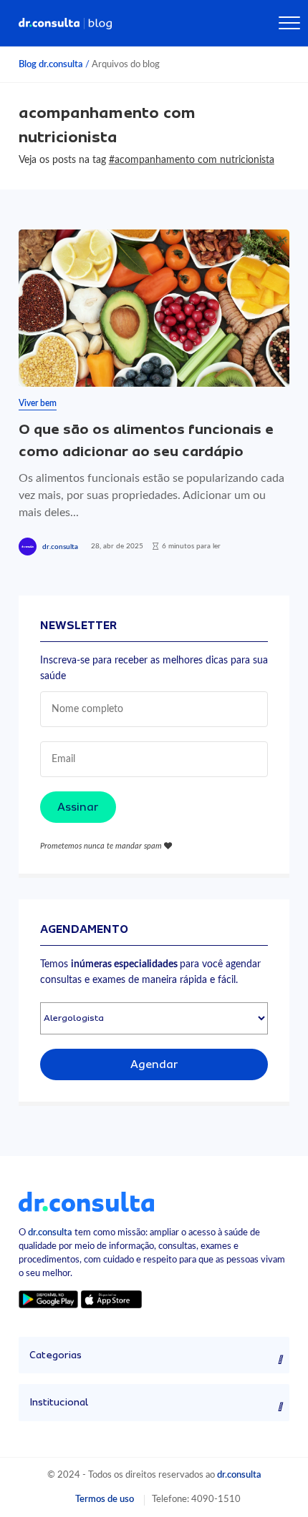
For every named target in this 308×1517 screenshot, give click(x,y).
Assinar (78, 807)
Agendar (154, 1064)
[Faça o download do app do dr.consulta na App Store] (111, 1299)
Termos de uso (104, 1499)
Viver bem (38, 403)
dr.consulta (60, 546)
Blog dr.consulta (51, 64)
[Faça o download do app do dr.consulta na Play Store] (48, 1299)
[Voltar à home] (86, 1201)
